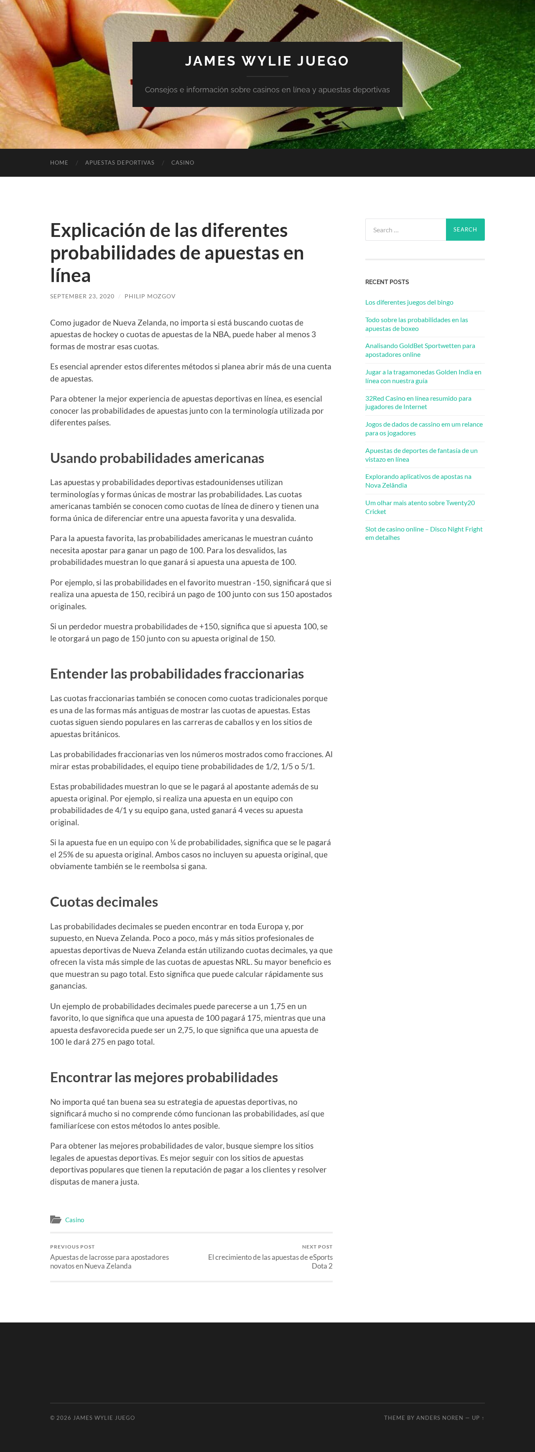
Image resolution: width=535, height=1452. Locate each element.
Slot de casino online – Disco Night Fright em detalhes (424, 533)
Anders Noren (440, 1417)
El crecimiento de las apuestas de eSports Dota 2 (270, 1256)
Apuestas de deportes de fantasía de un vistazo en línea (421, 454)
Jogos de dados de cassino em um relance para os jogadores (424, 428)
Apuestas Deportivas (120, 162)
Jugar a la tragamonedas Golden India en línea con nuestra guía (423, 376)
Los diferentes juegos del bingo (409, 302)
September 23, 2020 (82, 296)
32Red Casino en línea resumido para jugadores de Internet (418, 402)
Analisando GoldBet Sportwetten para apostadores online (420, 349)
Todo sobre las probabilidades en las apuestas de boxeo (416, 323)
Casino (182, 162)
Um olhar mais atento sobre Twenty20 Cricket (420, 506)
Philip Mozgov (150, 296)
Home (59, 162)
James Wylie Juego (267, 61)
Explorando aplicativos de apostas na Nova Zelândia (418, 480)
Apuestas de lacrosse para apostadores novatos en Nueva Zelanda (109, 1256)
